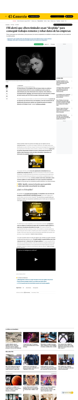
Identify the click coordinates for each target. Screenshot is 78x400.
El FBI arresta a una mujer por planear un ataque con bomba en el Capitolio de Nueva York (31, 363)
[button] (36, 255)
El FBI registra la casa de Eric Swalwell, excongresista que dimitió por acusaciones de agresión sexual (48, 363)
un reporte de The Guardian (31, 189)
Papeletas (58, 20)
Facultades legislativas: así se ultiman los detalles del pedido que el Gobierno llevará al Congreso (62, 82)
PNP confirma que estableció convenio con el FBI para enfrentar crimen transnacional (66, 363)
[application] (36, 256)
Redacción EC (20, 85)
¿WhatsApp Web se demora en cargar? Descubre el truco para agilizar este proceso (35, 275)
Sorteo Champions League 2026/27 (23, 20)
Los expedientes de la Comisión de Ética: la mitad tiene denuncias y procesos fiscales (63, 96)
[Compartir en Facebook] (7, 91)
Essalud (62, 20)
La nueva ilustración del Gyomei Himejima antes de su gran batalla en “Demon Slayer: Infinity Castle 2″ (30, 384)
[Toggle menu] (6, 16)
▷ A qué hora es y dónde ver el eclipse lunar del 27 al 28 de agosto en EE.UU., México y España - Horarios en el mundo (13, 384)
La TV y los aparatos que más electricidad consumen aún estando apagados (33, 279)
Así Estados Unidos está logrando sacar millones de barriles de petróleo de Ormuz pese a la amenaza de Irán (63, 89)
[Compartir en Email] (7, 96)
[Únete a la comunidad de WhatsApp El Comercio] (39, 44)
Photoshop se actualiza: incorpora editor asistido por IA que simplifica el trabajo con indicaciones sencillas (49, 341)
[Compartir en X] (7, 93)
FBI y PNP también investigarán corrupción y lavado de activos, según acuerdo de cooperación (13, 363)
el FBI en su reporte (40, 104)
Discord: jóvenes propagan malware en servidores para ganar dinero (32, 277)
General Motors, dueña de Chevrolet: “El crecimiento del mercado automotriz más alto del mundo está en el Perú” (63, 116)
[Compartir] (7, 86)
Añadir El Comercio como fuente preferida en (62, 24)
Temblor (45, 20)
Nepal (49, 20)
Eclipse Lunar (34, 20)
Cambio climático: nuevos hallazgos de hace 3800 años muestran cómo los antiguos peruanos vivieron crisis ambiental (13, 341)
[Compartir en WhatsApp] (7, 88)
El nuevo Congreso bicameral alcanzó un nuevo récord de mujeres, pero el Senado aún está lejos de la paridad (63, 110)
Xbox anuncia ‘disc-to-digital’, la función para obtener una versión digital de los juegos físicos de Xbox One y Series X (66, 341)
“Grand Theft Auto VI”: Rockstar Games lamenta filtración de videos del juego (31, 341)
